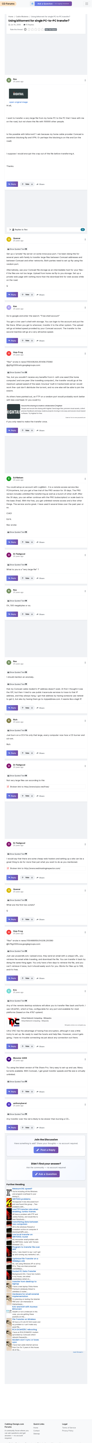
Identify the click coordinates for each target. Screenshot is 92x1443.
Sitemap (36, 1434)
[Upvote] (22, 184)
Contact (36, 1431)
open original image (18, 102)
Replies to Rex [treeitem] (49, 229)
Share (41, 184)
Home (10, 17)
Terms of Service (69, 1428)
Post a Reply (47, 1150)
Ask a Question (48, 1174)
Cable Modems (22, 17)
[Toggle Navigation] (86, 3)
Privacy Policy (67, 1431)
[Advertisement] (46, 52)
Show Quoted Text (17, 249)
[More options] (85, 80)
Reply (13, 184)
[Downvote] (32, 184)
